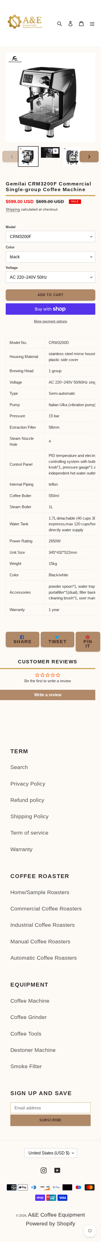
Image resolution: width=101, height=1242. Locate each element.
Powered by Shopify (50, 1223)
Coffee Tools (25, 1034)
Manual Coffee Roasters (40, 941)
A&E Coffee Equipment (56, 1215)
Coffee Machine (29, 1001)
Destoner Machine (33, 1050)
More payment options (50, 321)
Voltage (12, 268)
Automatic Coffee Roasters (43, 958)
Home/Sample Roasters (39, 892)
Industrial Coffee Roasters (42, 925)
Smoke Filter (26, 1066)
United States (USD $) (48, 1153)
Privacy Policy (27, 784)
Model (11, 227)
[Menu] (92, 23)
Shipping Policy (29, 816)
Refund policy (27, 800)
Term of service (29, 833)
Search (19, 767)
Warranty (21, 849)
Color (10, 247)
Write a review (47, 695)
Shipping (13, 209)
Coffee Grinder (28, 1017)
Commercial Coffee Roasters (46, 908)
